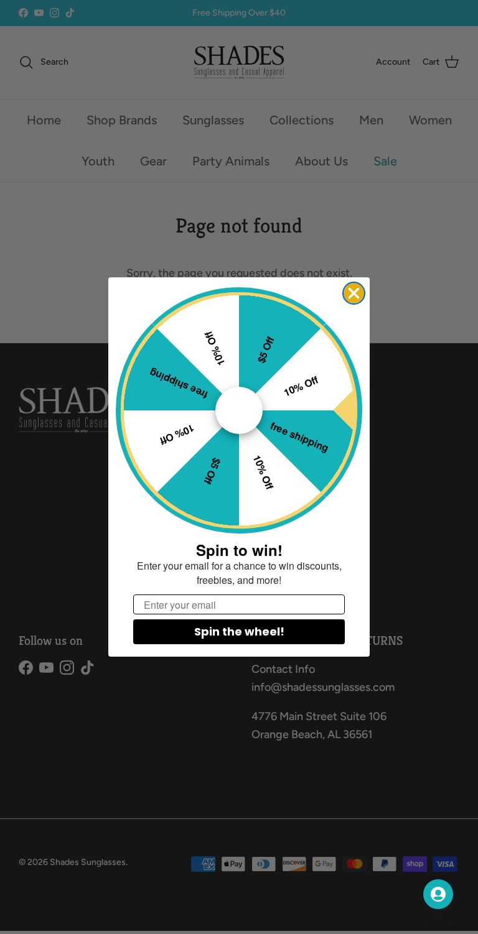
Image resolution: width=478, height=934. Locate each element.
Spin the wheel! (239, 631)
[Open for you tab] (438, 894)
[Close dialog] (354, 293)
